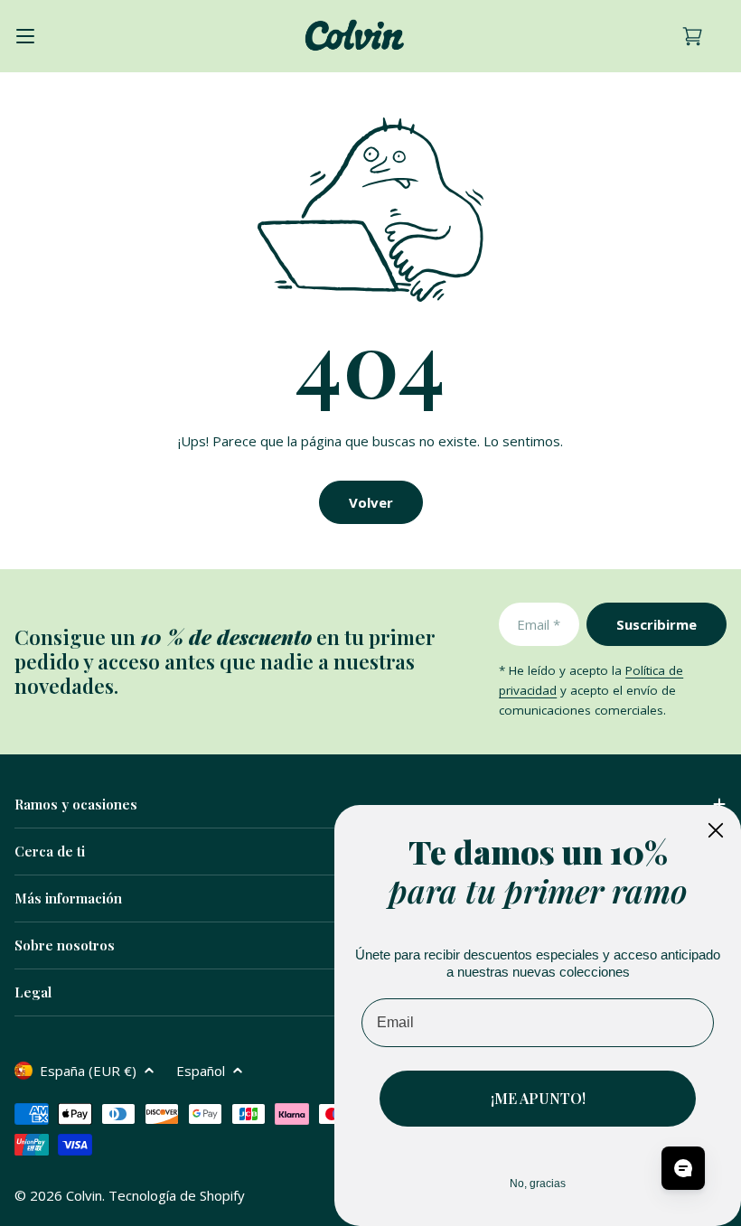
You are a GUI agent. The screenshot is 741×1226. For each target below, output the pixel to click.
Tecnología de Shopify (176, 1195)
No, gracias (538, 1183)
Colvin (84, 1195)
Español (200, 1071)
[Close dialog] (715, 830)
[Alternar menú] (25, 36)
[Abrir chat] (683, 1168)
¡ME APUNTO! (538, 1098)
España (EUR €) (88, 1071)
